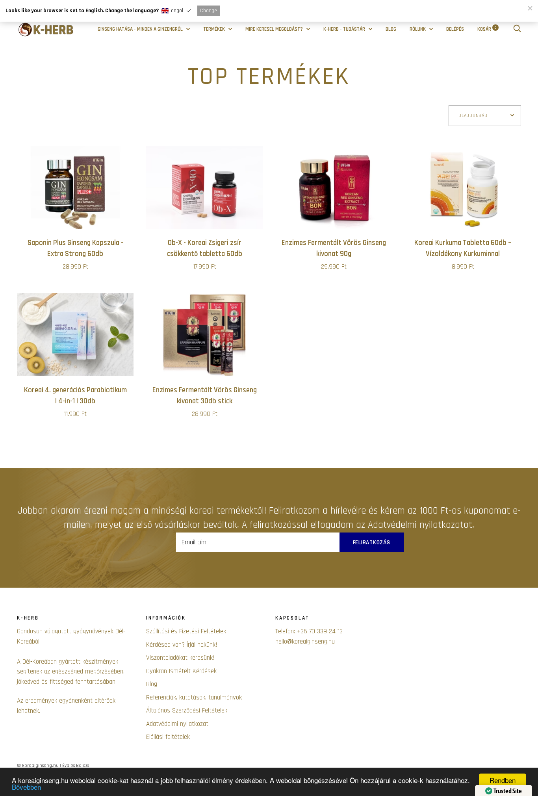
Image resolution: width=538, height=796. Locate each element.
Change (208, 10)
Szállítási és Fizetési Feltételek (186, 631)
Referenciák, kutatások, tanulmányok (194, 697)
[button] (176, 11)
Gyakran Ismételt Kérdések (181, 671)
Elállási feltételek (168, 737)
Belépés (455, 29)
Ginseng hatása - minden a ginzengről (141, 29)
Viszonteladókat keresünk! (180, 657)
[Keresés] (517, 29)
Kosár (487, 29)
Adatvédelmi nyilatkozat (177, 724)
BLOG (391, 29)
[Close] (529, 8)
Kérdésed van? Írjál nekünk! (181, 644)
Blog (151, 684)
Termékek (214, 29)
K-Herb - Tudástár (344, 29)
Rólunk (418, 29)
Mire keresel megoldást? (274, 29)
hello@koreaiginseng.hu (305, 641)
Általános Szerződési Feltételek (186, 710)
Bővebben (26, 787)
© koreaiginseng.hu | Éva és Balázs (53, 765)
